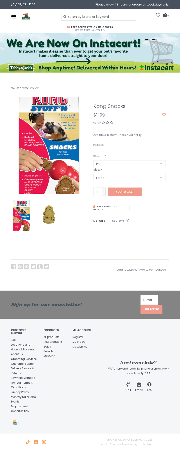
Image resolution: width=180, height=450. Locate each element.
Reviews (121, 220)
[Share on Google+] (20, 266)
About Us (17, 354)
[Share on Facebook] (13, 266)
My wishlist (79, 346)
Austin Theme (110, 444)
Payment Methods (23, 378)
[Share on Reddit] (33, 266)
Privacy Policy (20, 392)
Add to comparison (152, 269)
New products (52, 342)
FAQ (13, 340)
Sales (47, 346)
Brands (48, 351)
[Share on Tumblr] (40, 266)
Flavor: (99, 156)
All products (51, 337)
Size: (97, 169)
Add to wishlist (127, 269)
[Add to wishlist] (164, 115)
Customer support (23, 364)
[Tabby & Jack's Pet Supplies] (38, 16)
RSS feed (49, 356)
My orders (78, 342)
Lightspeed (145, 444)
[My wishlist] (158, 15)
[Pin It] (26, 266)
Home (15, 87)
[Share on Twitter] (46, 266)
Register (77, 337)
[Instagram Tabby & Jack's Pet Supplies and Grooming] (44, 442)
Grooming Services (24, 359)
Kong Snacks (30, 87)
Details (99, 220)
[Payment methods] (15, 423)
